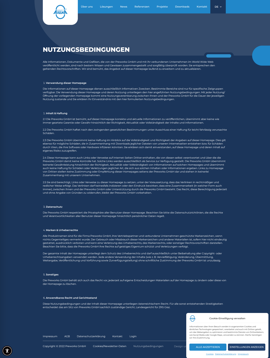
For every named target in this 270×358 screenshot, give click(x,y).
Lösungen (106, 6)
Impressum (243, 354)
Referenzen (142, 6)
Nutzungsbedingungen (148, 346)
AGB (67, 336)
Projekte (162, 6)
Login (133, 336)
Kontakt (202, 6)
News (123, 6)
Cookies (210, 354)
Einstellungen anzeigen (247, 346)
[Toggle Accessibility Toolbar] (7, 351)
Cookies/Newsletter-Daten (109, 346)
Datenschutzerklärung (225, 354)
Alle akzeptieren (208, 346)
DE (216, 6)
